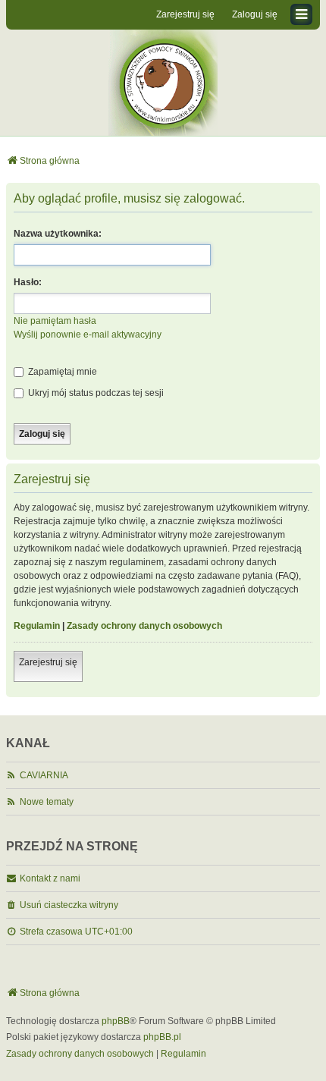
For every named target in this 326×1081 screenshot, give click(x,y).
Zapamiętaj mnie (61, 371)
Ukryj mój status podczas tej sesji (95, 393)
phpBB (116, 1021)
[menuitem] (80, 1054)
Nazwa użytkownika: (58, 233)
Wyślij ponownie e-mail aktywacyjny (87, 334)
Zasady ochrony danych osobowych (144, 626)
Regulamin (37, 626)
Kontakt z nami (50, 878)
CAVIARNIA (44, 775)
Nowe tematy (47, 802)
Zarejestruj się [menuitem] (185, 14)
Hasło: (28, 282)
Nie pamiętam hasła (55, 321)
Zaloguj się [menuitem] (254, 14)
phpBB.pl (162, 1037)
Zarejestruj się (48, 662)
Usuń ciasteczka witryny (69, 905)
